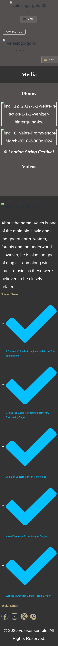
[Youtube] (14, 616)
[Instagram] (33, 616)
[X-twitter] (24, 616)
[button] (29, 19)
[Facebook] (4, 616)
